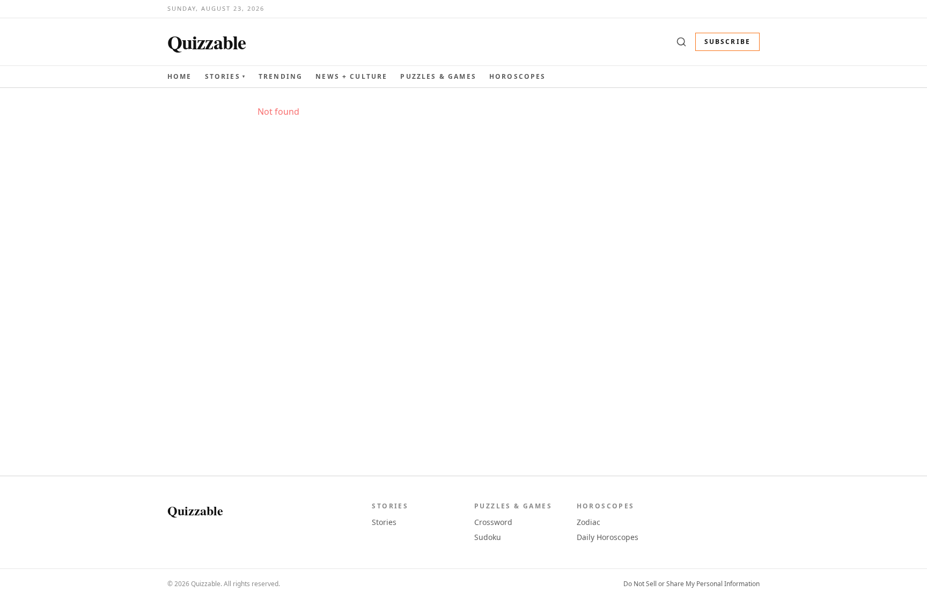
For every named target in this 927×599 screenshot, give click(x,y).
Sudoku (487, 537)
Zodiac (588, 522)
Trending (281, 76)
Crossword (493, 522)
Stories (225, 76)
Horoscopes (517, 76)
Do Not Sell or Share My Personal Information (691, 584)
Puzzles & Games (438, 76)
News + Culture (351, 76)
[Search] (681, 41)
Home (179, 76)
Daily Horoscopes (607, 537)
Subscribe (727, 41)
